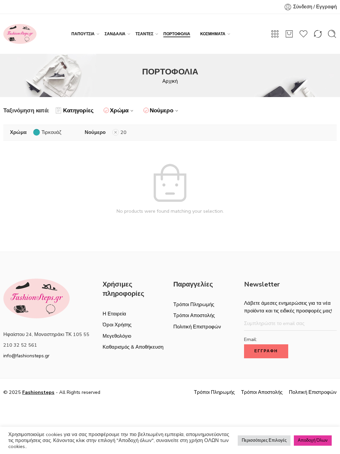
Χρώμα (119, 110)
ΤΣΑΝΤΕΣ (144, 34)
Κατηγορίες (78, 110)
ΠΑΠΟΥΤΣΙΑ (83, 34)
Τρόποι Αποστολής (194, 315)
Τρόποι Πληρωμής (193, 304)
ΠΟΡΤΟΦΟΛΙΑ (176, 34)
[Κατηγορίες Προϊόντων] (275, 34)
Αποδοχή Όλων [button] (313, 440)
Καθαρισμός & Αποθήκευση (133, 347)
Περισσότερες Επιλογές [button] (264, 440)
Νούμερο (161, 110)
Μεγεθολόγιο (117, 336)
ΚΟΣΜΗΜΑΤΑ (212, 34)
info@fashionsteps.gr (26, 355)
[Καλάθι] (289, 34)
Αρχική (170, 81)
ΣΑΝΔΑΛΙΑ (115, 34)
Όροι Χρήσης (117, 324)
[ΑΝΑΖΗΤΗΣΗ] (332, 34)
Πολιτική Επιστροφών (197, 326)
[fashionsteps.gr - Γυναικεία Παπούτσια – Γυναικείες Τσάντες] (20, 34)
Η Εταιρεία (114, 313)
